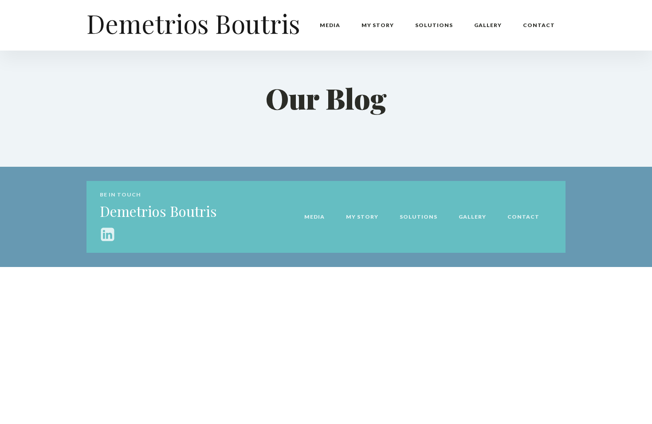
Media (330, 25)
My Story (377, 25)
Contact (539, 25)
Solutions (434, 25)
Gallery (488, 25)
